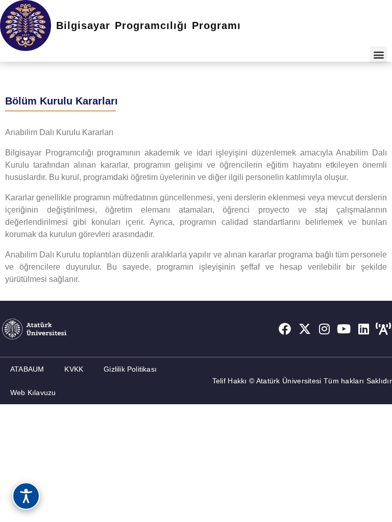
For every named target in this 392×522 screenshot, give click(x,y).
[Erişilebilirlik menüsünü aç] (26, 496)
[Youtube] (344, 328)
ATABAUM (27, 369)
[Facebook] (284, 328)
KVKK (73, 369)
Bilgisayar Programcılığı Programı (148, 25)
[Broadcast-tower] (383, 328)
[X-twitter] (304, 328)
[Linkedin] (364, 328)
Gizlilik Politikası (130, 369)
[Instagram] (324, 328)
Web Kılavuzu (33, 392)
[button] (378, 54)
